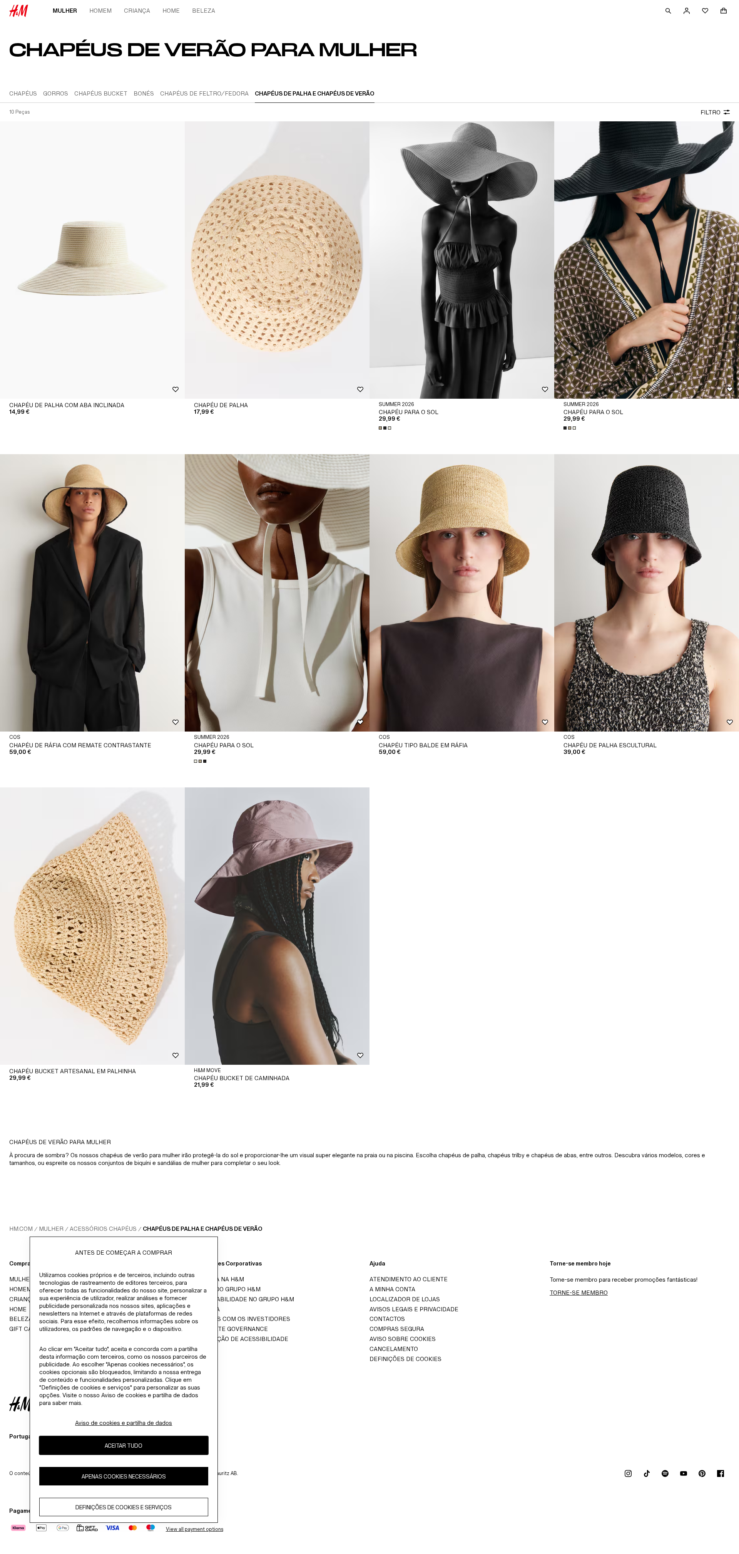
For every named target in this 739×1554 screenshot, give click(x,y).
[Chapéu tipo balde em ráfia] (462, 593)
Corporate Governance (228, 1329)
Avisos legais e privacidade (414, 1309)
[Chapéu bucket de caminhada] (277, 926)
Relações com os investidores (239, 1319)
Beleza (203, 10)
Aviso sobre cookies (403, 1339)
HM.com (21, 1228)
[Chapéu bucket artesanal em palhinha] (92, 926)
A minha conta (392, 1289)
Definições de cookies (405, 1359)
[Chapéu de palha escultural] (646, 593)
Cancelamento (394, 1349)
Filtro (711, 112)
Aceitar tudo (123, 1445)
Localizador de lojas (405, 1299)
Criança (137, 10)
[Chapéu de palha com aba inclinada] (92, 260)
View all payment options (194, 1529)
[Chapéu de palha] (277, 260)
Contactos (387, 1319)
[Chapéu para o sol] (462, 260)
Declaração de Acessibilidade (238, 1339)
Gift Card (24, 1329)
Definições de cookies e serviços (123, 1507)
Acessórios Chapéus (103, 1228)
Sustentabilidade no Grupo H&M (241, 1299)
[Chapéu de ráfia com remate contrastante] (92, 593)
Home (171, 10)
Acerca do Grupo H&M (225, 1289)
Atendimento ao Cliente (409, 1279)
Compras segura (397, 1329)
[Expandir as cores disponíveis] (386, 428)
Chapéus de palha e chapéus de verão (202, 1228)
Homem (100, 10)
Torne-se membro (579, 1292)
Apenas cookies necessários (124, 1476)
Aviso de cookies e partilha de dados (123, 1423)
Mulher (65, 10)
